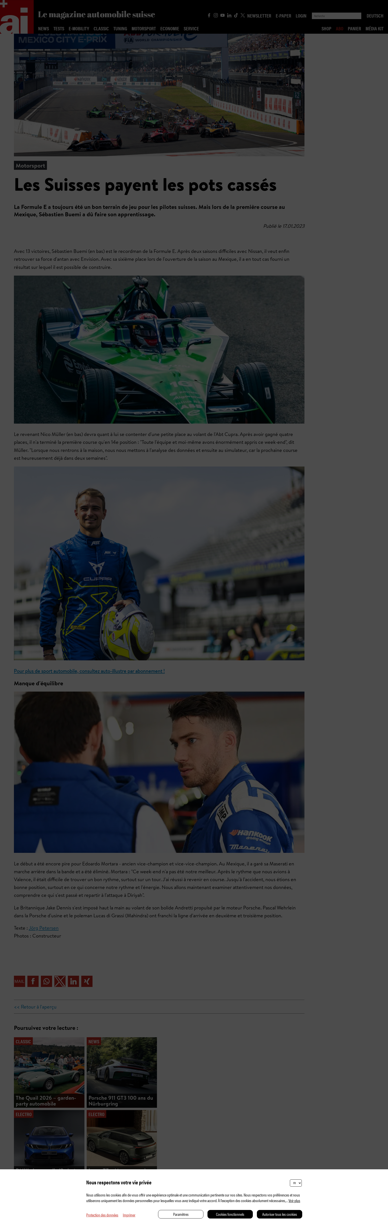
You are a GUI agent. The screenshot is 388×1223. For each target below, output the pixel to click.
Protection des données (102, 1215)
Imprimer (129, 1215)
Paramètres (181, 1214)
